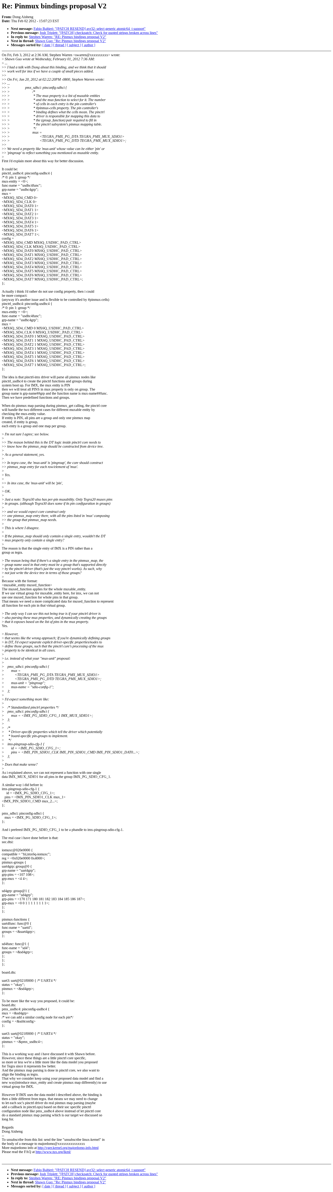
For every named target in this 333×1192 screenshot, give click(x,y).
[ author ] (88, 45)
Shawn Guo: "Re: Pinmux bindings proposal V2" (70, 41)
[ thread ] (59, 45)
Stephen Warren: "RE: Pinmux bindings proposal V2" (67, 37)
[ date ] (47, 45)
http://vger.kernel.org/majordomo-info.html (68, 1148)
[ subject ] (74, 45)
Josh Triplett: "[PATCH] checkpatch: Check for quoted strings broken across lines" (99, 33)
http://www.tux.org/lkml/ (53, 1152)
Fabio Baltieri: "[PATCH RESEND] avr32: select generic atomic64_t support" (90, 29)
